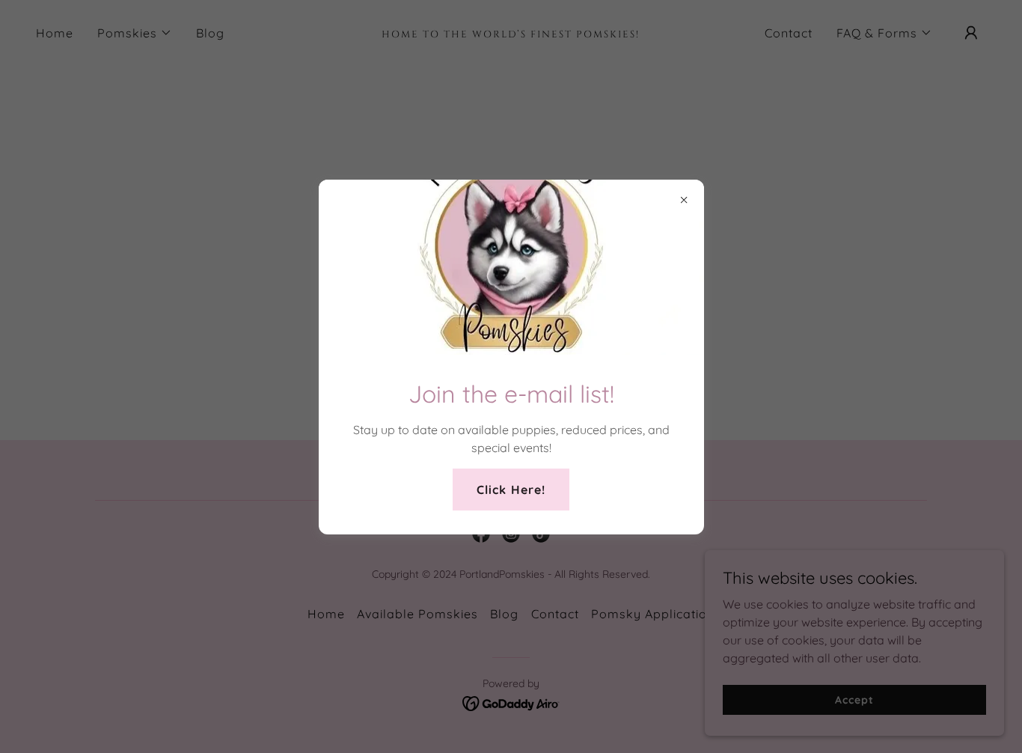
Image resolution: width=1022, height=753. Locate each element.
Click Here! (511, 489)
